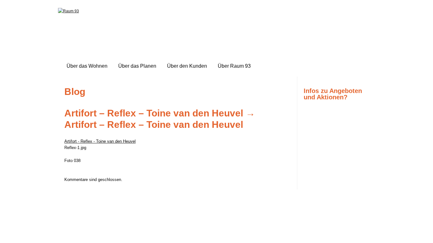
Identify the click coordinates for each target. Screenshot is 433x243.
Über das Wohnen (87, 66)
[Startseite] (68, 11)
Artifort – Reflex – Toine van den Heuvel (153, 113)
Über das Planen (137, 66)
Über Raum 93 (234, 66)
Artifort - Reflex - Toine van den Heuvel (100, 141)
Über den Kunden (187, 66)
